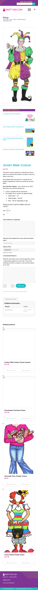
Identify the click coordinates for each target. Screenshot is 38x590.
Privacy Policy (13, 577)
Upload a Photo (7, 246)
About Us (5, 577)
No (4, 214)
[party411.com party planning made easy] (17, 9)
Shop (6, 17)
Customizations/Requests (10, 255)
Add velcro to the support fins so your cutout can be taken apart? (18, 239)
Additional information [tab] (10, 299)
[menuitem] (29, 9)
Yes (6, 210)
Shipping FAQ (6, 580)
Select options (11, 370)
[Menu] (28, 9)
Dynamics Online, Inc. (27, 588)
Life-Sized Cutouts (23, 291)
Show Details (26, 370)
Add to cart (21, 286)
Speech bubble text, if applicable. (11, 219)
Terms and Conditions (8, 583)
